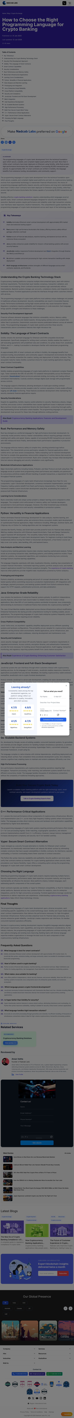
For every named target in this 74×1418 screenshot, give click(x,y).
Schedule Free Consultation (53, 720)
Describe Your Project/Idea (50, 702)
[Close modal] (66, 685)
